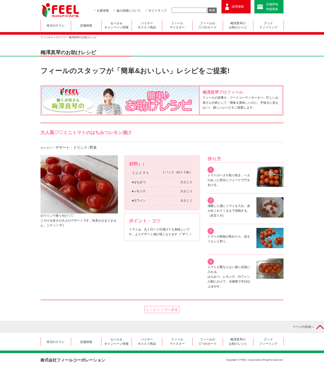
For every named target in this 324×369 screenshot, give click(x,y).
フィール (177, 25)
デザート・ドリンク (71, 147)
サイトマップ (157, 10)
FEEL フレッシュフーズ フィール (59, 10)
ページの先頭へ (303, 327)
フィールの (207, 25)
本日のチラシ (56, 25)
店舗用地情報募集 (272, 7)
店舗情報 (86, 25)
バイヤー (147, 25)
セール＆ (116, 25)
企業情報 (103, 10)
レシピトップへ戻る (162, 310)
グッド (268, 25)
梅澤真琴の (238, 25)
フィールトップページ (53, 37)
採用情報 (238, 6)
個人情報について (128, 10)
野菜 (93, 147)
